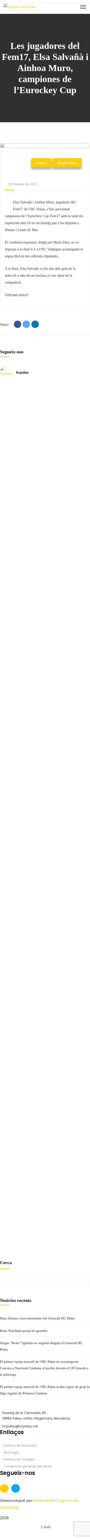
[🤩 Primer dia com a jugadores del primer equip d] (6, 744)
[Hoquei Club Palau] (19, 7)
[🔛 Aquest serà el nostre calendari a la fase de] (52, 472)
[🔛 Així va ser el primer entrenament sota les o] (52, 606)
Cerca (6, 1262)
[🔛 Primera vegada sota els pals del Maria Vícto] (6, 609)
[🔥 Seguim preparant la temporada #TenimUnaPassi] (6, 403)
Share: (4, 324)
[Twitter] (26, 324)
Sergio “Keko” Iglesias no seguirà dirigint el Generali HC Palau (41, 1346)
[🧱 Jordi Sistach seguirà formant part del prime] (6, 1153)
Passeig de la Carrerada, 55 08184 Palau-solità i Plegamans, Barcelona (36, 1416)
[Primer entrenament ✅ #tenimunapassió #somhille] (52, 673)
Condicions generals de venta (28, 1466)
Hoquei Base (67, 163)
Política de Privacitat (20, 1445)
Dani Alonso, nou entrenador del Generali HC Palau (37, 1318)
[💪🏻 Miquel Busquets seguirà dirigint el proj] (6, 936)
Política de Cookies (19, 1459)
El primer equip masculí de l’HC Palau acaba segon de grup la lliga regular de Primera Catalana (45, 1390)
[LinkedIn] (35, 324)
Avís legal (11, 1452)
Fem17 (41, 163)
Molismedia (44, 1500)
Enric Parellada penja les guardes (24, 1331)
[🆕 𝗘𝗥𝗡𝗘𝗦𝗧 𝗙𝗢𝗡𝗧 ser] (52, 946)
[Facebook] (17, 324)
